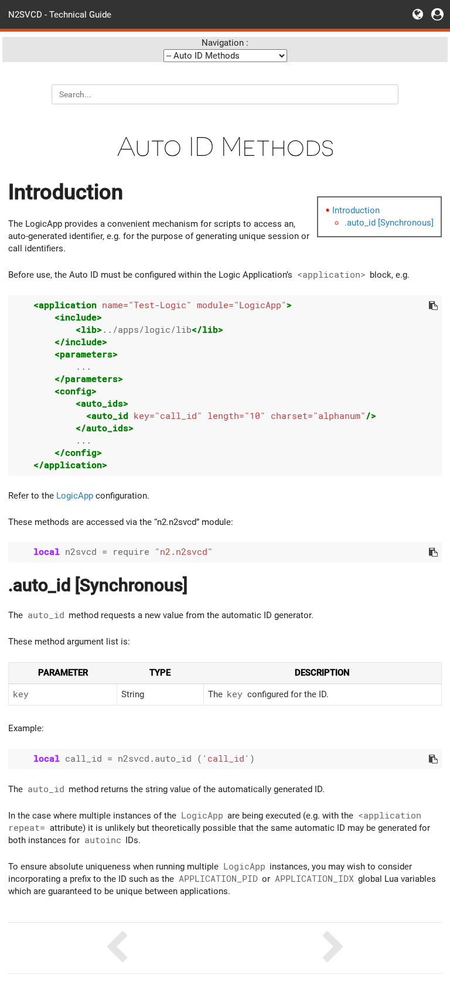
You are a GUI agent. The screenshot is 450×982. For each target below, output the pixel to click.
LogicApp (74, 495)
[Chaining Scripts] (333, 948)
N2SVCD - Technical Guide (59, 14)
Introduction (356, 210)
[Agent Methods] (116, 948)
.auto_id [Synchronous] (389, 222)
